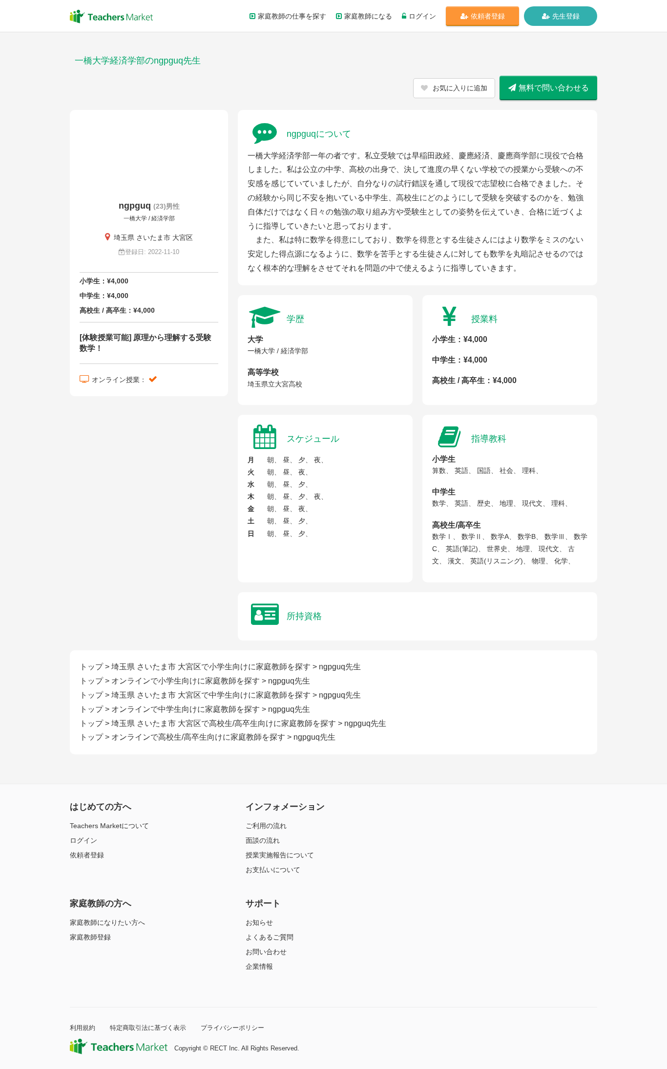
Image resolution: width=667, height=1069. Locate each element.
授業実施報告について (280, 855)
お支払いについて (273, 870)
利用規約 (82, 1027)
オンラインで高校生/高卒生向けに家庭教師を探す (198, 737)
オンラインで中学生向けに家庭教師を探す (185, 709)
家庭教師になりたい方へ (107, 922)
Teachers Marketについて (109, 826)
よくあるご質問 (269, 937)
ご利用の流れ (266, 826)
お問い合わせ (266, 952)
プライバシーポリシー (232, 1027)
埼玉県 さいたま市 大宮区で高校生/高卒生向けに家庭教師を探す (223, 723)
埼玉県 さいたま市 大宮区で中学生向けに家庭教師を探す (211, 695)
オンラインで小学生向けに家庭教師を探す (185, 681)
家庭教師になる (368, 16)
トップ (91, 667)
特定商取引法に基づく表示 (148, 1027)
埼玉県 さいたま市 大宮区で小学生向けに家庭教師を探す (211, 667)
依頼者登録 (488, 16)
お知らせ (259, 922)
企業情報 (259, 966)
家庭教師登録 (90, 937)
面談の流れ (263, 840)
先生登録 (566, 16)
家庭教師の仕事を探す (292, 16)
